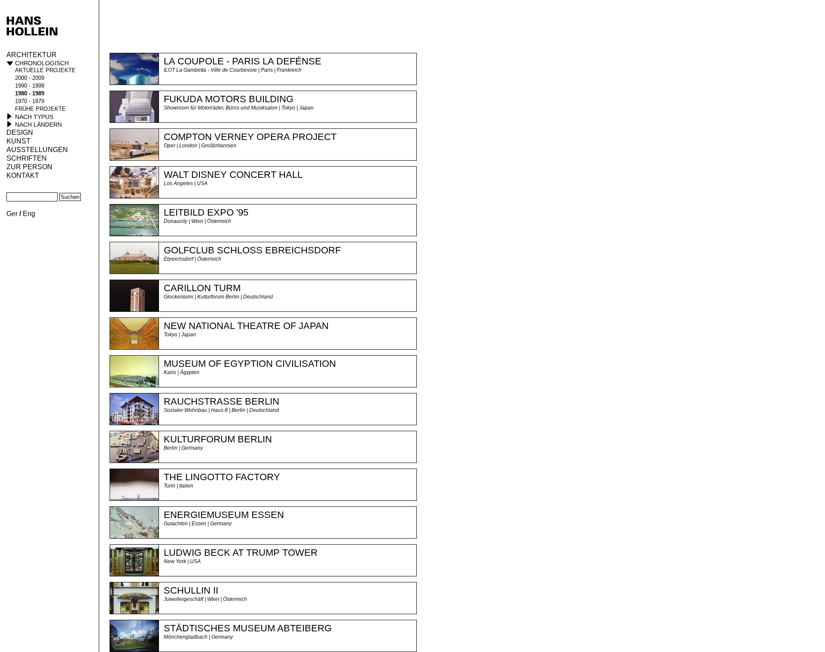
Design (19, 132)
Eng (29, 213)
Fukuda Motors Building (228, 99)
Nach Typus (34, 116)
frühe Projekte (40, 109)
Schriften (26, 158)
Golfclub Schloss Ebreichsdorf (252, 250)
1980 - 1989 (29, 93)
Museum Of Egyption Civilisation (250, 363)
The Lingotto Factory (222, 477)
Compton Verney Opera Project (250, 136)
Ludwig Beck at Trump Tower (241, 552)
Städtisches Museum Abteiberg (248, 628)
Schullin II (191, 590)
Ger (12, 213)
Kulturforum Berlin (218, 439)
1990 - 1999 (29, 85)
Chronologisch (42, 63)
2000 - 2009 (29, 78)
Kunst (18, 141)
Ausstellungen (37, 149)
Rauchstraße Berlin (221, 401)
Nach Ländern (38, 124)
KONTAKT (22, 175)
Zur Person (29, 167)
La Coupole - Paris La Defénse (242, 61)
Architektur (31, 54)
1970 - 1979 (29, 101)
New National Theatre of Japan (246, 325)
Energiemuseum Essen (224, 514)
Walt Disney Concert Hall (233, 174)
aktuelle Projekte (45, 70)
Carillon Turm (202, 288)
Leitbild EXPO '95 (206, 212)
